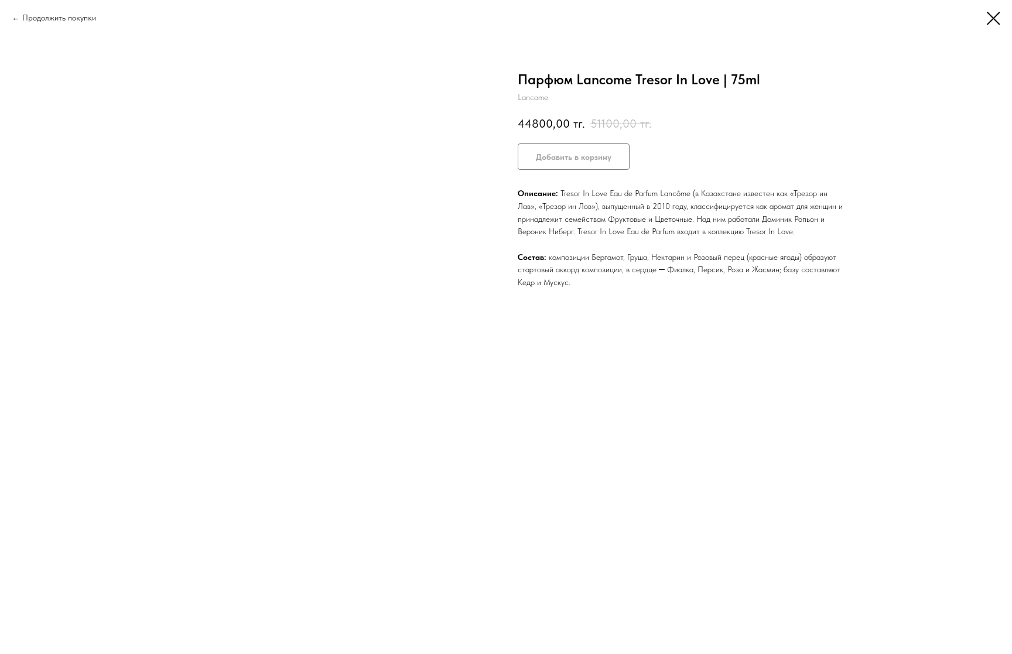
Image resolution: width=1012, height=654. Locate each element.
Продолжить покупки (59, 17)
